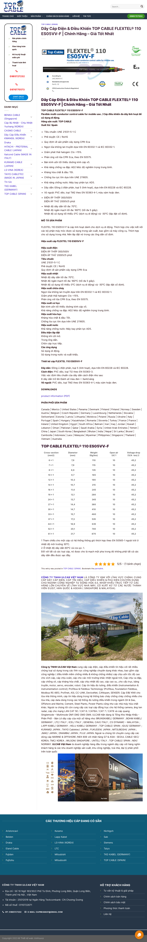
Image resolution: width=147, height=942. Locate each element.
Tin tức (87, 16)
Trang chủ (8, 16)
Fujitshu (10, 860)
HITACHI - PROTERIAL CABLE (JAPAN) (16, 148)
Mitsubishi (60, 854)
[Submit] (141, 6)
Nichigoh (108, 830)
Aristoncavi (12, 830)
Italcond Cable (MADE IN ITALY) (17, 156)
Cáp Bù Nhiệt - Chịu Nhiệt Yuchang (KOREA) (18, 124)
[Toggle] (31, 117)
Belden (9, 836)
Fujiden (9, 854)
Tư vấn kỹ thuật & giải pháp (119, 890)
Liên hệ (76, 16)
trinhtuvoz (39, 938)
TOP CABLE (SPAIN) (15, 193)
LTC (57, 848)
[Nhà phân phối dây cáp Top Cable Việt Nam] (21, 6)
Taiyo (107, 848)
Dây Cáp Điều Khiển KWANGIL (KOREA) (15, 136)
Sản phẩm (36, 16)
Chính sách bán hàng (57, 16)
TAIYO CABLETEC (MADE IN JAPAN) (14, 176)
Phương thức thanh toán (117, 908)
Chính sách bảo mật (114, 902)
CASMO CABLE (12, 130)
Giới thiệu (22, 16)
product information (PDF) (55, 396)
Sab (106, 836)
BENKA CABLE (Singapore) (12, 117)
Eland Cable (12, 848)
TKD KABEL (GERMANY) (11, 188)
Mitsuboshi (60, 860)
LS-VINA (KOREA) (13, 169)
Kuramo (59, 830)
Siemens (108, 842)
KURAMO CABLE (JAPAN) (13, 164)
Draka (7, 142)
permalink (99, 568)
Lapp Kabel (61, 836)
